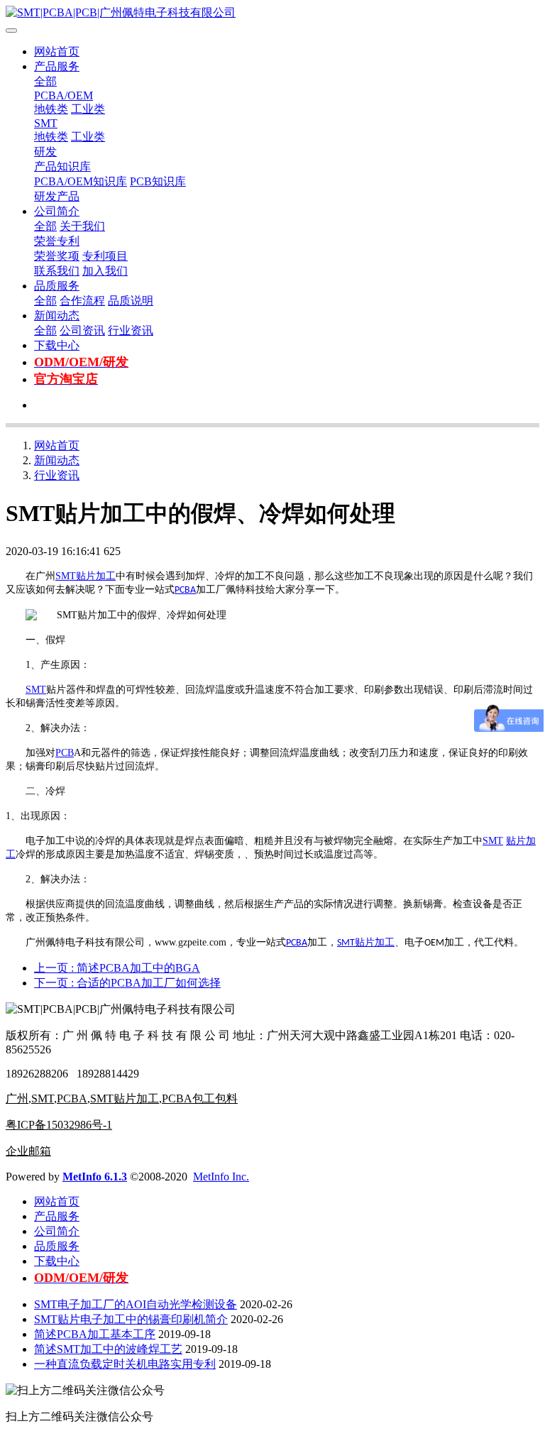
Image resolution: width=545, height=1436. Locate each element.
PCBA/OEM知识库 (80, 181)
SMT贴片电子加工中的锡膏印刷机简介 (131, 1319)
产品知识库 (62, 166)
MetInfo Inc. (221, 1177)
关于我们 (82, 226)
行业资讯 (130, 330)
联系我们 (56, 271)
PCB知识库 (158, 181)
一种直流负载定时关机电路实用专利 (125, 1364)
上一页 (117, 968)
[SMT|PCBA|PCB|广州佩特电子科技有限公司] (272, 13)
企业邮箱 (28, 1151)
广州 (17, 1098)
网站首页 (56, 51)
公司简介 (56, 211)
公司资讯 (82, 330)
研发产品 (56, 196)
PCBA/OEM (63, 95)
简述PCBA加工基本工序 (94, 1334)
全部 (45, 81)
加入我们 (105, 271)
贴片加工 (96, 576)
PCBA (185, 590)
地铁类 (51, 109)
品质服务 (56, 286)
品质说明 (130, 301)
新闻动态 (56, 315)
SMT (45, 123)
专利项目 (105, 256)
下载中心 (56, 345)
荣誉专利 (56, 241)
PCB (64, 752)
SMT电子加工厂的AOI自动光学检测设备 (135, 1304)
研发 (45, 152)
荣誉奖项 (56, 256)
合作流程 (82, 301)
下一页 (127, 983)
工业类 (88, 109)
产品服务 (56, 66)
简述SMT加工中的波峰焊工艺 (108, 1349)
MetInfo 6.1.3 (94, 1177)
